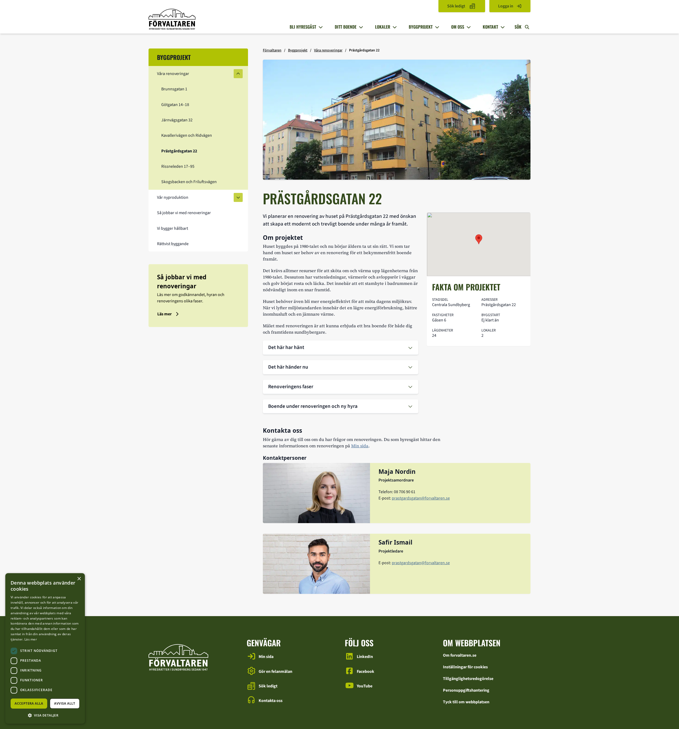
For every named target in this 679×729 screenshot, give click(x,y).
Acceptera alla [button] (29, 703)
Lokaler (382, 27)
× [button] (79, 579)
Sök (519, 27)
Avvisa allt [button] (64, 703)
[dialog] (45, 648)
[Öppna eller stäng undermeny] (320, 27)
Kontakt (490, 27)
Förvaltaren (272, 50)
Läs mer (30, 639)
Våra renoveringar (328, 50)
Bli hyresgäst (303, 27)
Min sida (359, 446)
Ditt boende (345, 27)
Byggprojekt (421, 27)
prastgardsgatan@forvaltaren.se (421, 498)
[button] (45, 715)
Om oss (457, 27)
